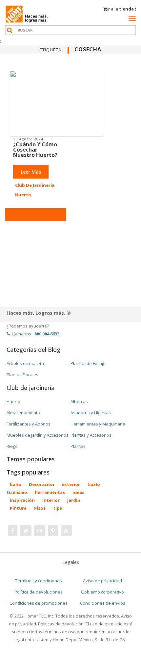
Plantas (78, 446)
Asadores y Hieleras (90, 413)
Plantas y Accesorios (90, 435)
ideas (78, 492)
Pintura (18, 508)
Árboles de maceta (25, 363)
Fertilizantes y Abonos (28, 424)
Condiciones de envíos (102, 603)
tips (57, 508)
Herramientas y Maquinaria (97, 424)
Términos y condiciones (38, 581)
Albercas (79, 401)
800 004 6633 (46, 334)
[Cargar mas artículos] (35, 214)
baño (15, 484)
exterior (71, 484)
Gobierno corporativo (102, 592)
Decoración (41, 484)
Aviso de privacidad (102, 581)
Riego (12, 446)
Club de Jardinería (34, 185)
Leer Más (31, 172)
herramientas (50, 492)
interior (51, 500)
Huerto (23, 195)
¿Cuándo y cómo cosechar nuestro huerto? (35, 149)
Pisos (40, 508)
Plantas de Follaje (88, 363)
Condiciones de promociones (39, 603)
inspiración (22, 500)
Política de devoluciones (38, 592)
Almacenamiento (23, 413)
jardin (73, 500)
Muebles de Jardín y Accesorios (38, 435)
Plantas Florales (22, 374)
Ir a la (121, 9)
